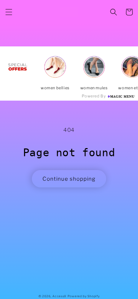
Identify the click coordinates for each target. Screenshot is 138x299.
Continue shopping (69, 179)
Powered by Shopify (84, 296)
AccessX (59, 296)
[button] (9, 12)
